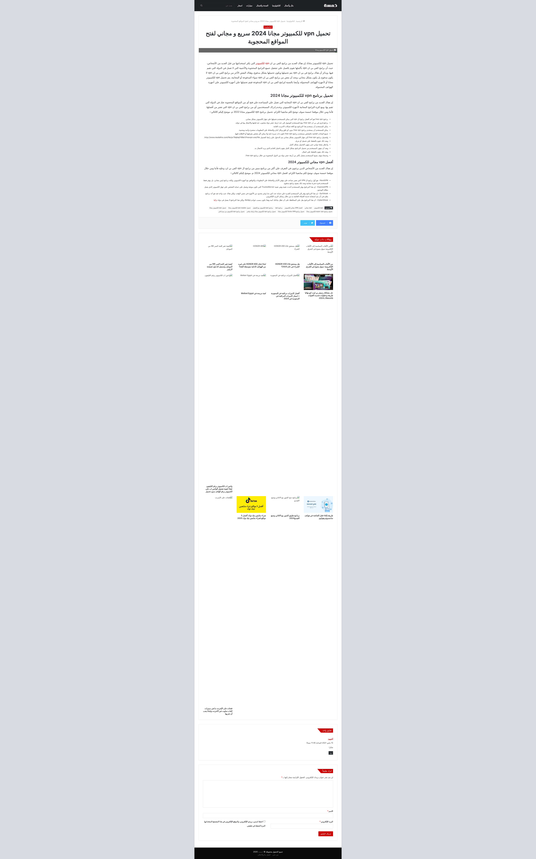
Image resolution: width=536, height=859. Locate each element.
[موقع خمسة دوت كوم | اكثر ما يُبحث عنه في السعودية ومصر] (330, 5)
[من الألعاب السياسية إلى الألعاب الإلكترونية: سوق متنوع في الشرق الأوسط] (318, 253)
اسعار (240, 5)
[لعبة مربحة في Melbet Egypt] (251, 282)
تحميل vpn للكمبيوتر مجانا (218, 208)
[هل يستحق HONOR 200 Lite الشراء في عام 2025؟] (285, 253)
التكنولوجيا (276, 5)
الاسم (330, 811)
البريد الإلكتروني (326, 821)
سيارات (249, 5)
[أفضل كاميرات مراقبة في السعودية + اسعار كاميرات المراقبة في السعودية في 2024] (285, 282)
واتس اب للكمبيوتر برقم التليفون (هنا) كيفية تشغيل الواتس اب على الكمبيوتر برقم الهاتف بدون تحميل (218, 489)
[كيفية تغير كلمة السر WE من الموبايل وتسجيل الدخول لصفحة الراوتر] (217, 253)
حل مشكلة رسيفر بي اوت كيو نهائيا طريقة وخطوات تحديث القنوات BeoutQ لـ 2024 (319, 295)
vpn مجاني (308, 208)
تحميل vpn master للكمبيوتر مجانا (239, 208)
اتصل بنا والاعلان (264, 855)
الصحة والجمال (262, 5)
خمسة (260, 852)
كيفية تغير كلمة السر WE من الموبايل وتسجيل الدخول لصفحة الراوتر (219, 266)
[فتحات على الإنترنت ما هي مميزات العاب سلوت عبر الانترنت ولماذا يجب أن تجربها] (217, 601)
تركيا (215, 200)
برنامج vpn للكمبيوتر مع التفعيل (263, 208)
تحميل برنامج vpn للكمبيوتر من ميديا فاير (231, 211)
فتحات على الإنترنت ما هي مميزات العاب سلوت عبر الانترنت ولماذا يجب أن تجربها (217, 711)
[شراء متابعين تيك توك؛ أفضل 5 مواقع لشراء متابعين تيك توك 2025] (251, 504)
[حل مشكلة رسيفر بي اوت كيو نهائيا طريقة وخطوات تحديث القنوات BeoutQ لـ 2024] (318, 282)
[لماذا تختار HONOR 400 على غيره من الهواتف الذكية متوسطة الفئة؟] (251, 253)
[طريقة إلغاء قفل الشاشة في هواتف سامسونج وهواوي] (318, 504)
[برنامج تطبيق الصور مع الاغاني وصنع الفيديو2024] (285, 504)
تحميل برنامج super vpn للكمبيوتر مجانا (319, 211)
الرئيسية (299, 21)
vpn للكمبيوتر (262, 63)
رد (331, 753)
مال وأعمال (289, 5)
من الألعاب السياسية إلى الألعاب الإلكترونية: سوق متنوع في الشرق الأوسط (319, 266)
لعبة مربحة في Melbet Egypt (253, 293)
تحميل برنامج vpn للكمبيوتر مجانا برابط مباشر (261, 211)
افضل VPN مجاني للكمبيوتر (293, 208)
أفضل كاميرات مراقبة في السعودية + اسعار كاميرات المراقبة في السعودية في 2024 (285, 296)
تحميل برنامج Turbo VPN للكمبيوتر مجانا (291, 211)
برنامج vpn (278, 208)
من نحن (275, 855)
